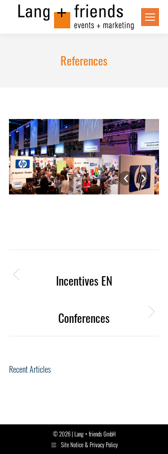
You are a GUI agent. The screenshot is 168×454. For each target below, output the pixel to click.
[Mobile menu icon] (150, 17)
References (71, 219)
